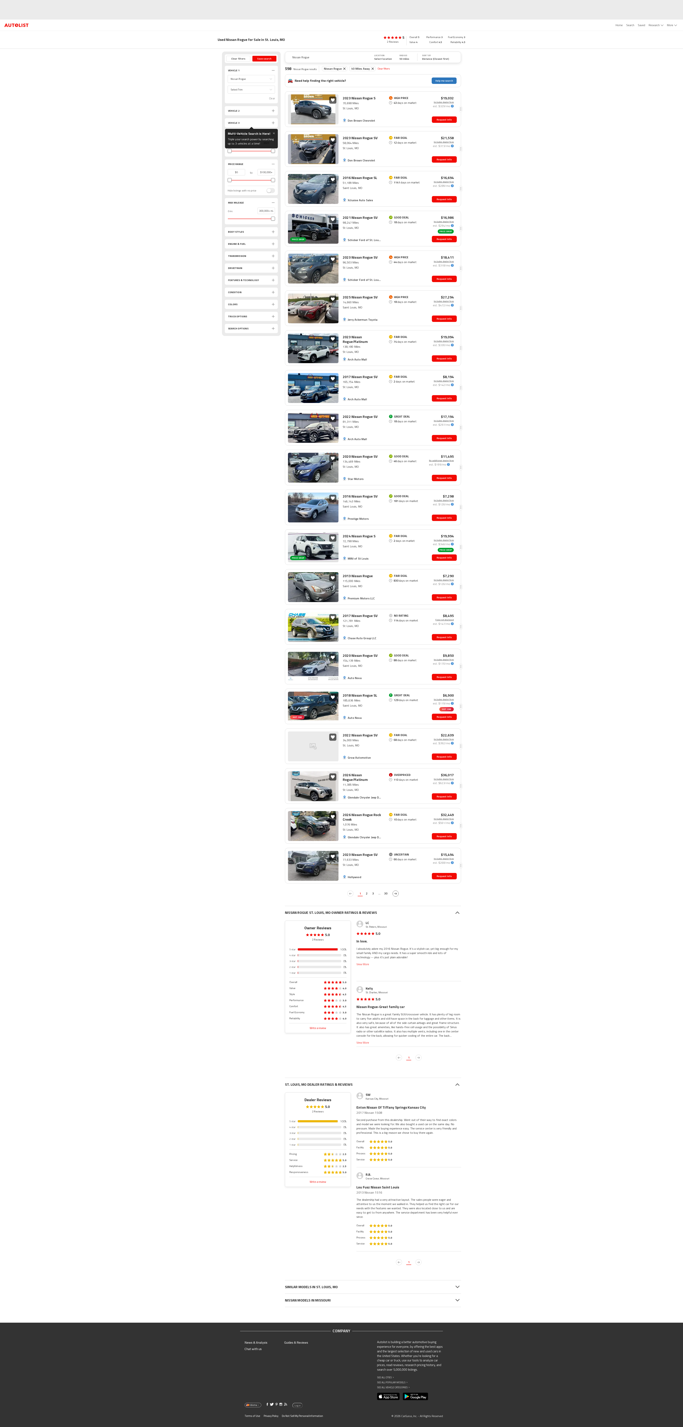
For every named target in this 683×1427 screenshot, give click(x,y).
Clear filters (384, 68)
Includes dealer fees (444, 102)
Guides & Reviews (296, 1342)
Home (619, 25)
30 (385, 893)
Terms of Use (252, 1416)
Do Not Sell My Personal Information (302, 1416)
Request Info (444, 119)
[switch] (268, 190)
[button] (251, 79)
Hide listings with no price (242, 190)
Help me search (444, 80)
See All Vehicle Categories (393, 1387)
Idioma (253, 1405)
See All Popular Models (392, 1382)
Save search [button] (264, 58)
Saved (641, 25)
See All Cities (385, 1377)
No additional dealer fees (441, 460)
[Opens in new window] (388, 1396)
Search (630, 25)
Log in (298, 1405)
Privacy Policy (271, 1416)
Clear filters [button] (238, 58)
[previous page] (350, 894)
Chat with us (253, 1348)
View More (362, 964)
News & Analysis (256, 1342)
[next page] (396, 894)
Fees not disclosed (444, 619)
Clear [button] (272, 98)
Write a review (318, 1028)
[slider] (230, 151)
